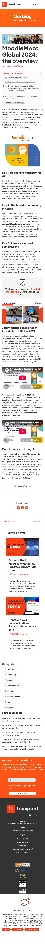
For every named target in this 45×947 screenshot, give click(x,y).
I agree (6, 929)
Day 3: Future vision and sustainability (19, 86)
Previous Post (8, 521)
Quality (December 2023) (22, 849)
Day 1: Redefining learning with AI (16, 78)
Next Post (38, 521)
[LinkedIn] (22, 508)
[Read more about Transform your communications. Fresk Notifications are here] (22, 606)
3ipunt (5, 469)
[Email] (27, 508)
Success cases (13, 697)
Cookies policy (22, 845)
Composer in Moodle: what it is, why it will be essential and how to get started (20, 740)
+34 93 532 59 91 (22, 853)
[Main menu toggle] (40, 4)
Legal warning (22, 842)
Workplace (12, 708)
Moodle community (10, 216)
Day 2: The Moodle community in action (20, 82)
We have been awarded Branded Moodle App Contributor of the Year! (24, 90)
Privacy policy (22, 838)
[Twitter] (18, 508)
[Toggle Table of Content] (38, 73)
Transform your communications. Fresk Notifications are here (22, 624)
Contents (11, 669)
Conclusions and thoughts (15, 103)
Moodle (11, 66)
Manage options (31, 929)
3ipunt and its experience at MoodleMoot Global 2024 (21, 97)
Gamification (13, 686)
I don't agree (17, 929)
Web (9, 702)
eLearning (11, 674)
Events (5, 66)
